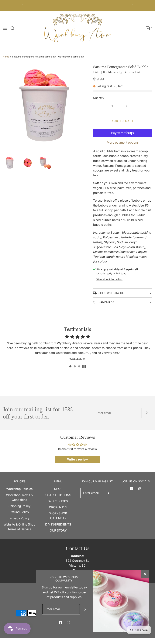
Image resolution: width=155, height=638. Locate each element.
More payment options (123, 142)
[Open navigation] (5, 28)
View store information (109, 279)
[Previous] (22, 6)
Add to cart (123, 120)
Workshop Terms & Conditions (19, 497)
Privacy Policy (19, 518)
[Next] (133, 6)
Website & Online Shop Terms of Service (19, 526)
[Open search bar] (14, 28)
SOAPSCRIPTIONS (58, 495)
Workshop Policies (19, 489)
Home (6, 56)
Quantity (98, 97)
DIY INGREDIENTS (58, 524)
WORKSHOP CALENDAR (58, 515)
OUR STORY (58, 530)
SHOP (58, 489)
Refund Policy (19, 512)
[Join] (147, 413)
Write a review (77, 459)
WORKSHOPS (58, 501)
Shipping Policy (19, 506)
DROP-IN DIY (58, 507)
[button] (10, 163)
